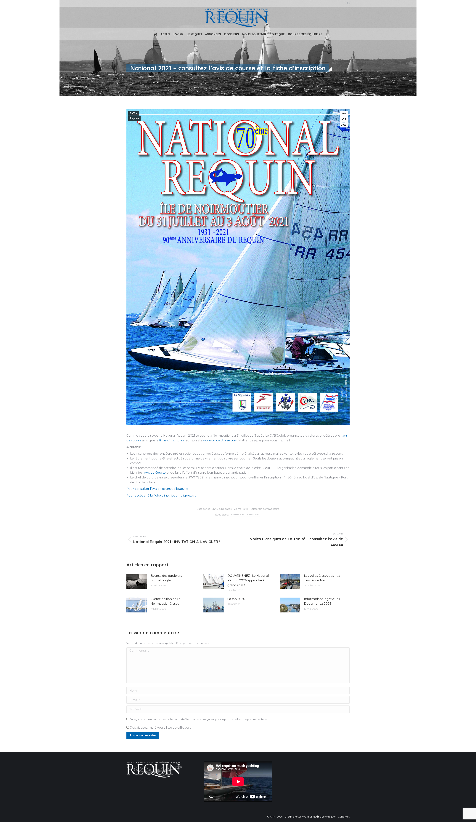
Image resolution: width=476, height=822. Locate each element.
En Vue (133, 113)
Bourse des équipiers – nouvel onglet (167, 578)
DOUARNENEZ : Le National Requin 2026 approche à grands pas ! (248, 580)
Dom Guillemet (340, 816)
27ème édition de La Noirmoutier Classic (166, 601)
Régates (134, 118)
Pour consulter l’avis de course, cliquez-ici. (157, 489)
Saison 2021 (253, 515)
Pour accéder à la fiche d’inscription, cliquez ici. (161, 495)
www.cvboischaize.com (220, 440)
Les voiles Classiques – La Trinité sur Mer (322, 578)
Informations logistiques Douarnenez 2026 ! (322, 601)
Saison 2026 (236, 599)
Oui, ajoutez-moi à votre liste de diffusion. (160, 727)
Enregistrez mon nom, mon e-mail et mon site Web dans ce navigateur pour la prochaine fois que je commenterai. (198, 719)
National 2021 (237, 515)
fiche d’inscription (172, 440)
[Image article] (136, 581)
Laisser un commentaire (264, 508)
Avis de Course (155, 472)
